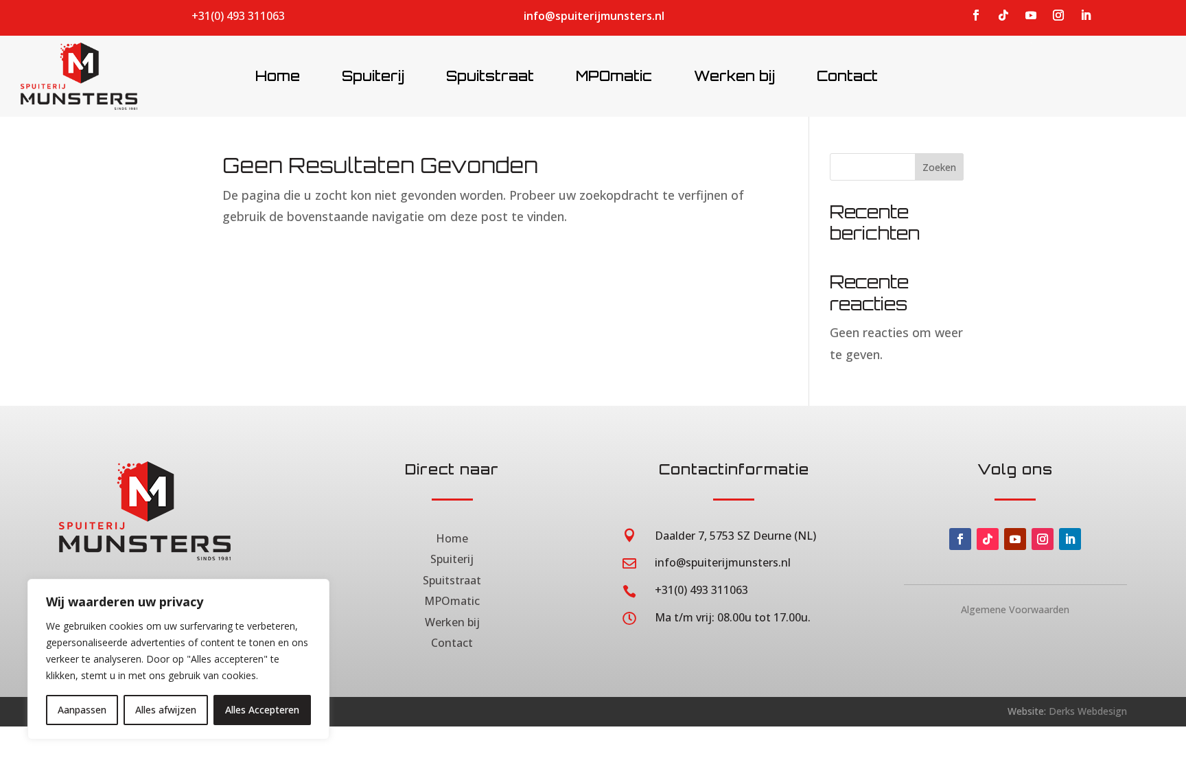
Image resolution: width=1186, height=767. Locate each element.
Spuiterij (452, 558)
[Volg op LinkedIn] (1086, 15)
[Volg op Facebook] (976, 15)
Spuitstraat (452, 580)
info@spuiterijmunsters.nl (594, 15)
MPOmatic (452, 600)
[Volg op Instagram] (1058, 15)
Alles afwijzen (165, 709)
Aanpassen (82, 709)
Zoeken (939, 167)
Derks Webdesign (1088, 711)
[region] (178, 659)
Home (452, 538)
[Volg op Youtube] (1031, 15)
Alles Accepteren (262, 709)
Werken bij (452, 622)
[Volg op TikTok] (1003, 15)
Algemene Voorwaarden (1015, 609)
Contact (452, 642)
